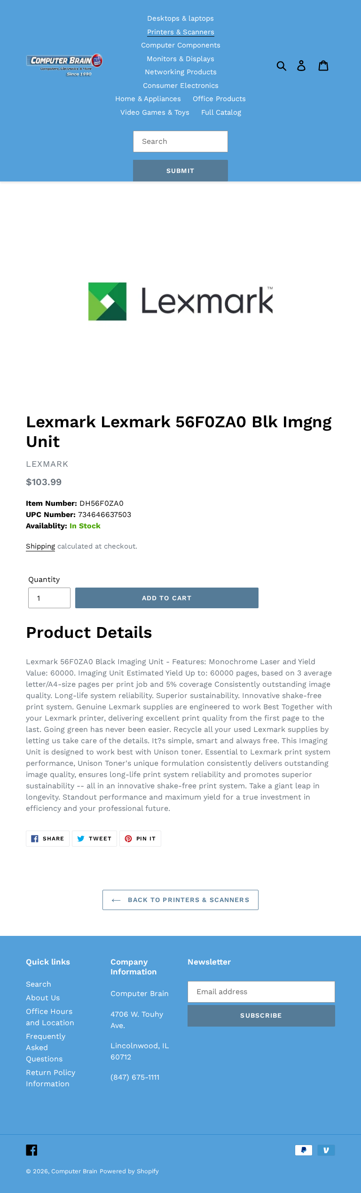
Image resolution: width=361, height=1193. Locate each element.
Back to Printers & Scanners (187, 899)
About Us (43, 997)
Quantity (44, 579)
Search (38, 984)
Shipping (40, 546)
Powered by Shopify (129, 1171)
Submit (180, 170)
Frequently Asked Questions (45, 1047)
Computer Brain (74, 1171)
